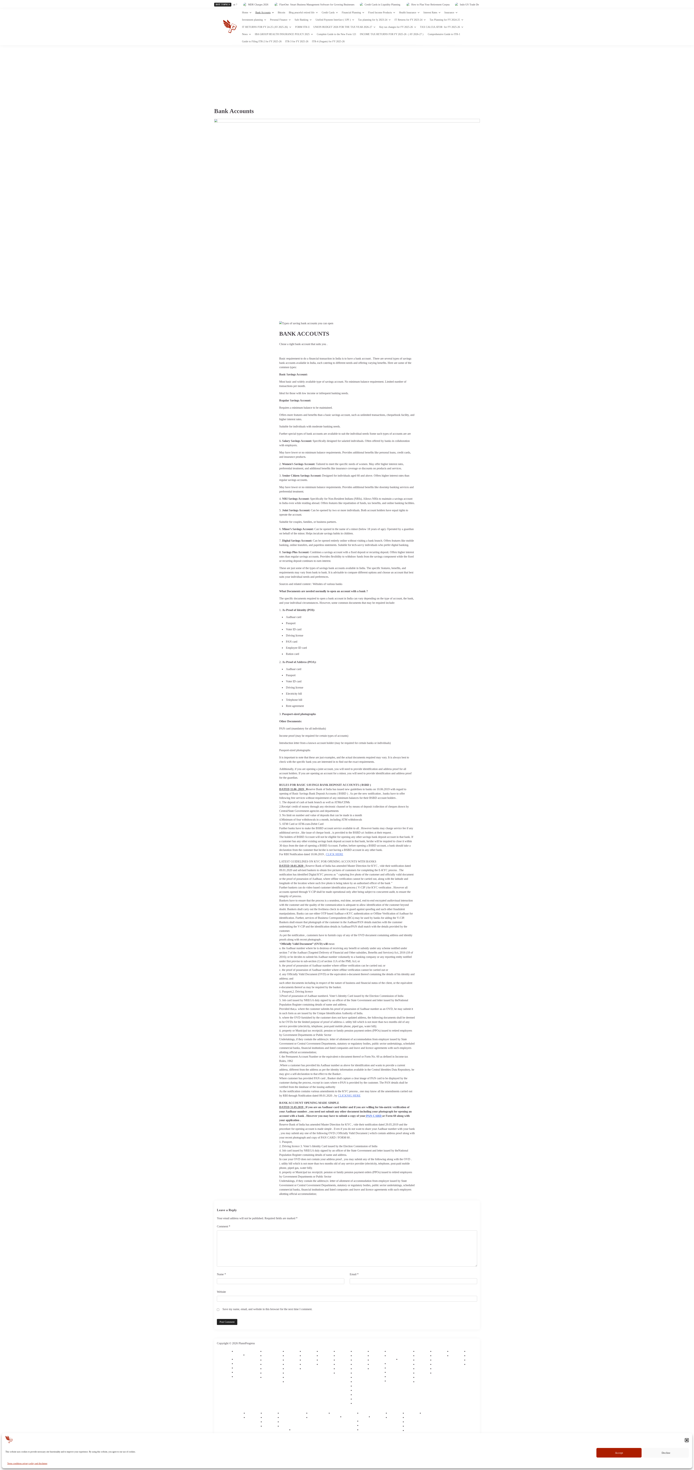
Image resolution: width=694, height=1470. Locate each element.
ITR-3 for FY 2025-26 (296, 41)
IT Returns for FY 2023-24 (408, 19)
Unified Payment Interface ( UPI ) (333, 19)
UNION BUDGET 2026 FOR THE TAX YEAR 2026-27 (342, 27)
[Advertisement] (347, 72)
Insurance (449, 12)
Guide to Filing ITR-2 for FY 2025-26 (262, 41)
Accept (619, 1452)
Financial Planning (351, 12)
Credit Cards (328, 12)
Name (221, 1274)
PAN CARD (374, 1115)
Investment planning (252, 19)
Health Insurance (407, 12)
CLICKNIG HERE (349, 1095)
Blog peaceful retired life (301, 12)
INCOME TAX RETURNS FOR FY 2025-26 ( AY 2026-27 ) (392, 34)
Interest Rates (430, 12)
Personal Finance (278, 19)
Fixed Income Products (380, 12)
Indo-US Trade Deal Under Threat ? (435, 4)
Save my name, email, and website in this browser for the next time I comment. (267, 1309)
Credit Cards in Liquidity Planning (339, 4)
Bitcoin (281, 12)
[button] (687, 1440)
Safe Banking (301, 19)
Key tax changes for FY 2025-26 (396, 27)
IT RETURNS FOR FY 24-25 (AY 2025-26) (265, 27)
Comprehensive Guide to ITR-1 (444, 34)
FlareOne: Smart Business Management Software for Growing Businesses (273, 4)
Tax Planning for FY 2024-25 (445, 19)
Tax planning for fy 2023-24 (372, 19)
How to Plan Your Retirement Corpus (387, 4)
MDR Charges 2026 (474, 4)
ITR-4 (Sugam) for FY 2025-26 (328, 41)
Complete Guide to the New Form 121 (336, 34)
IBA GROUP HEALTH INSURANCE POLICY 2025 (282, 34)
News (245, 34)
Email (354, 1274)
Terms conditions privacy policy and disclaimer (27, 1463)
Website (221, 1291)
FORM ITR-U (302, 27)
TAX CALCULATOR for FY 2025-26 (440, 27)
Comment (223, 1226)
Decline (666, 1452)
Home (245, 12)
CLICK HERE (334, 854)
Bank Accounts (263, 12)
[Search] (477, 27)
